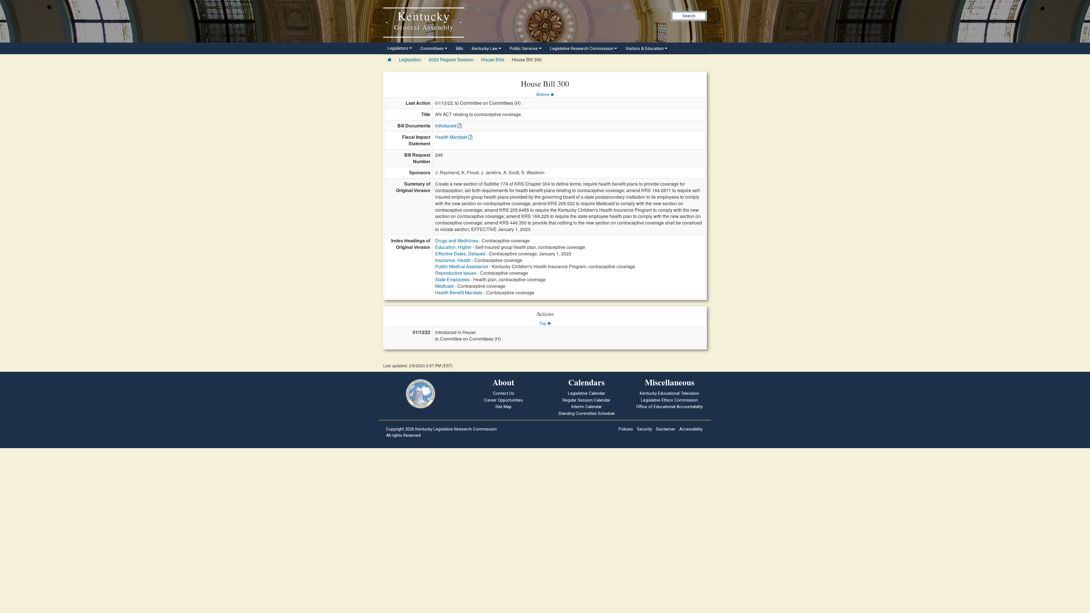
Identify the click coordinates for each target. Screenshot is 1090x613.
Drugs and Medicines (456, 240)
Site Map (503, 406)
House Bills (492, 59)
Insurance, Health (453, 260)
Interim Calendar (586, 406)
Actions (543, 94)
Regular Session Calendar (586, 400)
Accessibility (691, 429)
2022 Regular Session (451, 59)
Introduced (446, 125)
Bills (459, 48)
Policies (626, 429)
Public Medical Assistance (461, 266)
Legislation (410, 59)
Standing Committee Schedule (586, 413)
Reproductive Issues (455, 273)
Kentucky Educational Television (669, 393)
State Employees (452, 279)
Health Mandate (451, 137)
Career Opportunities (503, 400)
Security (644, 429)
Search (688, 15)
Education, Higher (453, 247)
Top (543, 323)
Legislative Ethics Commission (669, 400)
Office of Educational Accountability (669, 406)
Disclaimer (665, 429)
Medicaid (444, 286)
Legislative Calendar (586, 393)
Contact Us (503, 393)
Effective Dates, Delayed (460, 253)
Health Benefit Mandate (459, 292)
